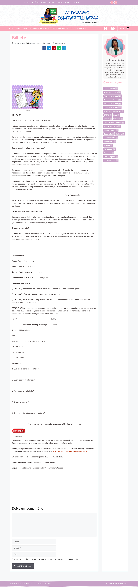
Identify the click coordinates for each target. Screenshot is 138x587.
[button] (113, 28)
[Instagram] (112, 2)
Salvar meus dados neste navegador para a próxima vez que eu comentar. (46, 559)
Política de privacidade (43, 2)
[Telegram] (115, 2)
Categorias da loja (60, 28)
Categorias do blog (38, 28)
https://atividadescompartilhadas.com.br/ (70, 451)
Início (26, 2)
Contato (77, 2)
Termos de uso (63, 2)
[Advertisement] (54, 67)
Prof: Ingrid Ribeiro (115, 60)
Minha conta (78, 28)
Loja (25, 28)
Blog (18, 28)
